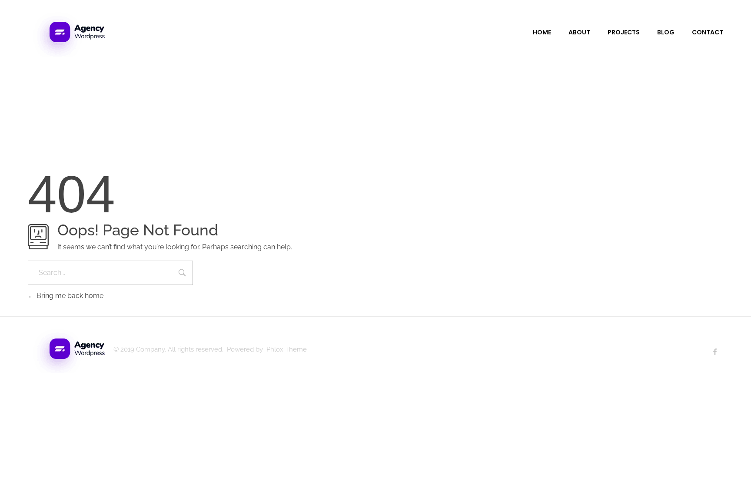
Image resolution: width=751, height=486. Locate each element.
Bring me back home (69, 296)
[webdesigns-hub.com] (66, 32)
